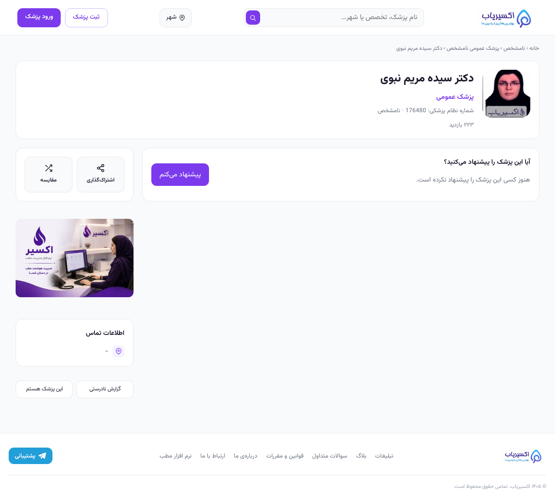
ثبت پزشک (86, 17)
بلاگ (361, 456)
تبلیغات (384, 456)
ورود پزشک (39, 17)
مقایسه (48, 180)
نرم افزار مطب (176, 456)
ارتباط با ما (212, 456)
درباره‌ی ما (246, 456)
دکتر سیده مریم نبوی (419, 48)
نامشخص (514, 48)
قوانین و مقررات (285, 456)
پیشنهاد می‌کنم (180, 174)
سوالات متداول (329, 456)
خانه (534, 48)
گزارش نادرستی (105, 389)
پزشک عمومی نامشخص (473, 48)
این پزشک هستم (44, 389)
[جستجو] (253, 17)
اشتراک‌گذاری (100, 180)
